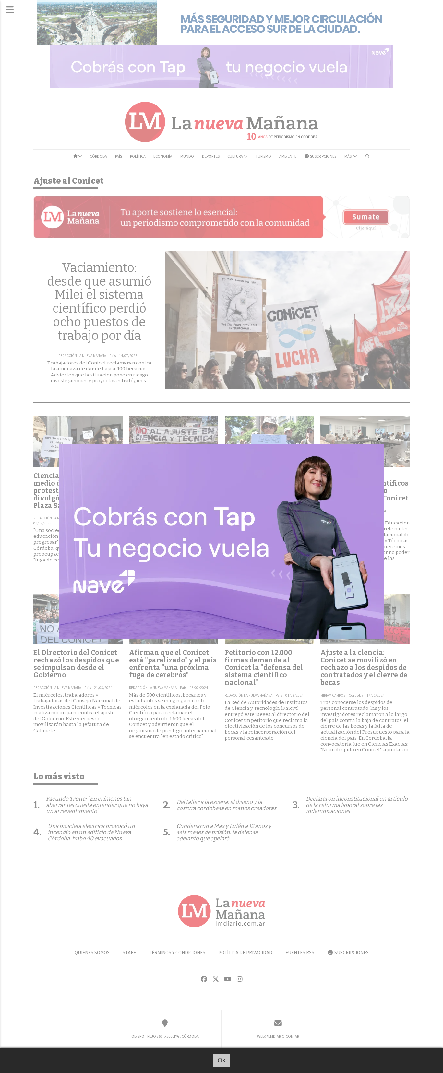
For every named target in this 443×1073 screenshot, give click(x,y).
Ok (222, 1060)
